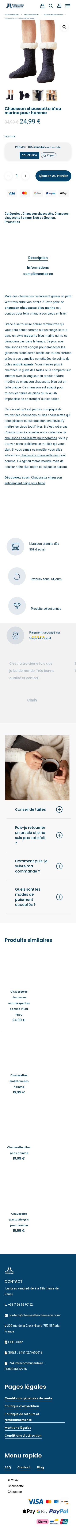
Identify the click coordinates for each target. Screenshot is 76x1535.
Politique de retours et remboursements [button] (22, 1417)
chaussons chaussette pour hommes (31, 438)
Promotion (12, 222)
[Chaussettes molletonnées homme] (19, 1049)
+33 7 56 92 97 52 (20, 1304)
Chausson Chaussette (12, 15)
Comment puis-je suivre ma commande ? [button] (31, 866)
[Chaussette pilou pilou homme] (19, 1121)
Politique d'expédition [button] (22, 1406)
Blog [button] (40, 1467)
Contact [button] (24, 1467)
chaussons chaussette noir (40, 455)
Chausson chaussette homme (53, 15)
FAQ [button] (8, 1467)
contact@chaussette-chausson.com (34, 1315)
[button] (67, 6)
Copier (50, 155)
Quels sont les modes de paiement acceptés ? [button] (27, 897)
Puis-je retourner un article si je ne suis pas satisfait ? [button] (30, 835)
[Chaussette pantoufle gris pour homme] (19, 1187)
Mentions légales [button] (18, 1428)
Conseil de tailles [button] (30, 809)
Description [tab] (38, 258)
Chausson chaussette (31, 15)
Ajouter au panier (53, 175)
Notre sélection (44, 217)
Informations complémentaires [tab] (38, 270)
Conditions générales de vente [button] (28, 1398)
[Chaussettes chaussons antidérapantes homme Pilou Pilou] (19, 965)
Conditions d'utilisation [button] (23, 1435)
